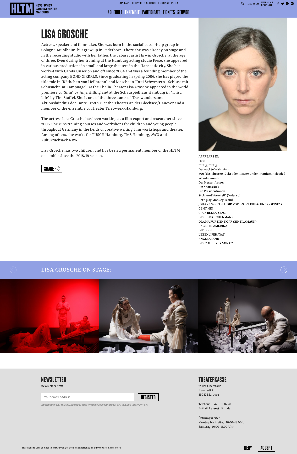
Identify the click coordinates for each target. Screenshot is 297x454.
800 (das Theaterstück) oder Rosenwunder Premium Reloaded (242, 174)
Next (283, 269)
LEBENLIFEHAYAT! (212, 234)
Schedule (115, 12)
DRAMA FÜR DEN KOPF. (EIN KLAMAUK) (228, 221)
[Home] (33, 8)
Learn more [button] (114, 447)
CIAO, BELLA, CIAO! (212, 213)
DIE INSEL (206, 230)
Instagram (292, 3)
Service (183, 12)
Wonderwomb (208, 178)
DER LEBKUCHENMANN (216, 217)
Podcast (164, 3)
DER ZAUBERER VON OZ (216, 243)
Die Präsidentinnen (212, 191)
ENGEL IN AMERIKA (213, 226)
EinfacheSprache (267, 3)
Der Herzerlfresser (211, 182)
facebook (277, 3)
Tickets (169, 12)
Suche (242, 3)
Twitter (282, 3)
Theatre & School (144, 3)
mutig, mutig (208, 165)
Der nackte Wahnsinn (214, 169)
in (21, 348)
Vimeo (287, 3)
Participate (151, 12)
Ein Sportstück (209, 187)
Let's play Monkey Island (216, 200)
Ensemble (132, 12)
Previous (13, 269)
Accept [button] (266, 448)
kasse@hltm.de (219, 408)
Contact (124, 3)
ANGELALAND (209, 239)
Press (175, 3)
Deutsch (253, 3)
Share (49, 169)
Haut (202, 161)
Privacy (143, 404)
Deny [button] (248, 448)
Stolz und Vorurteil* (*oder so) (219, 195)
